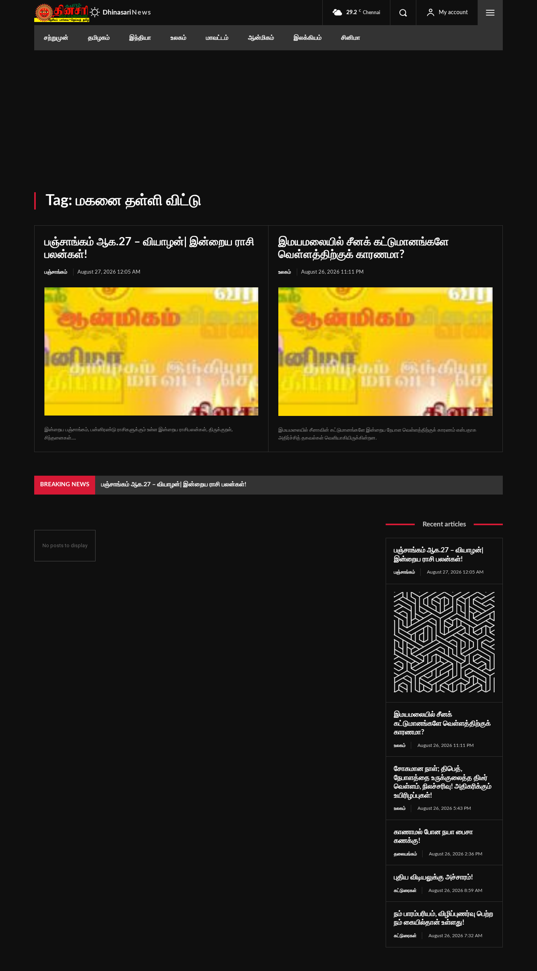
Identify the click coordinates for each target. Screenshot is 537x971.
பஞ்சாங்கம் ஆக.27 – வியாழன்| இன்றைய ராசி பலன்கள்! (173, 484)
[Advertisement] (268, 109)
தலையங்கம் (405, 853)
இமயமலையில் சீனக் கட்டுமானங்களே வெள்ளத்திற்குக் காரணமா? (442, 723)
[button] (403, 12)
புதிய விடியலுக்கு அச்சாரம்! (433, 877)
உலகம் (284, 272)
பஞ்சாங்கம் (55, 272)
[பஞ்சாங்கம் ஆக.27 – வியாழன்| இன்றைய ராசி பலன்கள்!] (151, 351)
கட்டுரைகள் (405, 890)
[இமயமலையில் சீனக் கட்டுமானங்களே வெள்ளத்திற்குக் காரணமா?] (385, 351)
